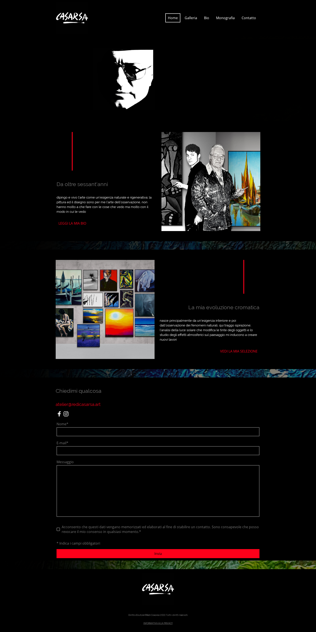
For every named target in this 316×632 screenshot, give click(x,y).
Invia (158, 553)
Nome (62, 424)
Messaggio (65, 462)
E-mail (62, 443)
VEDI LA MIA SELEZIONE (239, 351)
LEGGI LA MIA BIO (72, 223)
